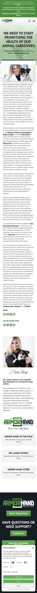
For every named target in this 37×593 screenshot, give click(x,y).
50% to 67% (7, 143)
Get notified (17, 4)
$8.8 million (26, 134)
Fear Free (11, 234)
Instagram (17, 306)
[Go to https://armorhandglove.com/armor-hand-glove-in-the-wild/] (18, 439)
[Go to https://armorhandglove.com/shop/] (18, 472)
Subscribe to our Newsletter (10, 13)
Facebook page (8, 306)
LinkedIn (27, 306)
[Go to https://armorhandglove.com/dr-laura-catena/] (18, 456)
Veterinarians (24, 53)
